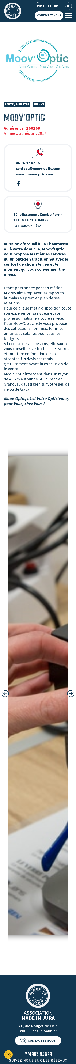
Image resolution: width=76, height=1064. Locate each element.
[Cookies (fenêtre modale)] (8, 1054)
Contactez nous (49, 15)
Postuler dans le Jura (53, 6)
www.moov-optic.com (34, 174)
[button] (5, 693)
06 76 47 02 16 (28, 162)
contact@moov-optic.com (38, 168)
